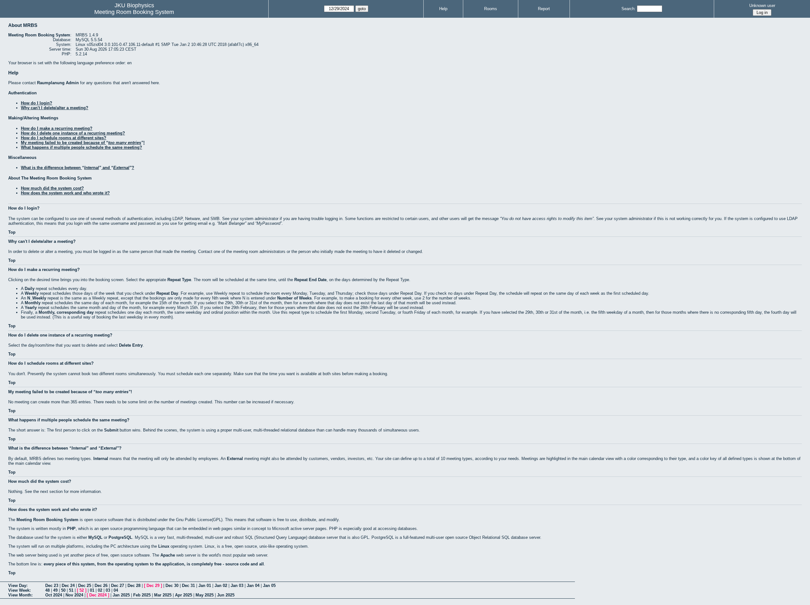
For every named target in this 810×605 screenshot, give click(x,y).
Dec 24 (68, 585)
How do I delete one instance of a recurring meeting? (73, 133)
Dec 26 (101, 585)
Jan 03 (237, 585)
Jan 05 (269, 585)
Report (544, 8)
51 (71, 590)
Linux (163, 546)
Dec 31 (188, 585)
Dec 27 (117, 585)
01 (92, 590)
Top (12, 232)
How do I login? (36, 103)
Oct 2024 (53, 595)
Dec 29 (152, 585)
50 (63, 590)
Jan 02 (221, 585)
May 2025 (205, 595)
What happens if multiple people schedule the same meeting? (81, 147)
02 (100, 590)
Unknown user (762, 5)
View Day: (18, 585)
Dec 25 (84, 585)
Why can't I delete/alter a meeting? (54, 107)
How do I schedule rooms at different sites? (63, 137)
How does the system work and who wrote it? (65, 193)
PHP (71, 528)
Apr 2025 (183, 595)
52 (81, 590)
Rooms (490, 8)
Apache (167, 555)
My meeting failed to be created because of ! (83, 142)
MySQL (95, 537)
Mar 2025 (162, 595)
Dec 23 (51, 585)
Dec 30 (171, 585)
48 (47, 590)
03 (108, 590)
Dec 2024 (98, 595)
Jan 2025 (121, 595)
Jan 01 (204, 585)
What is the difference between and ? (77, 167)
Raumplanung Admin (58, 82)
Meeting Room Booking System (134, 12)
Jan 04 (253, 585)
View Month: (20, 595)
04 (116, 590)
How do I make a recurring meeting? (56, 128)
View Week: (19, 590)
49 (55, 590)
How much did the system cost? (52, 188)
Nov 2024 (74, 595)
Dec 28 (134, 585)
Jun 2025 (225, 595)
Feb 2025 (142, 595)
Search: (628, 8)
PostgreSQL (120, 537)
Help (443, 8)
